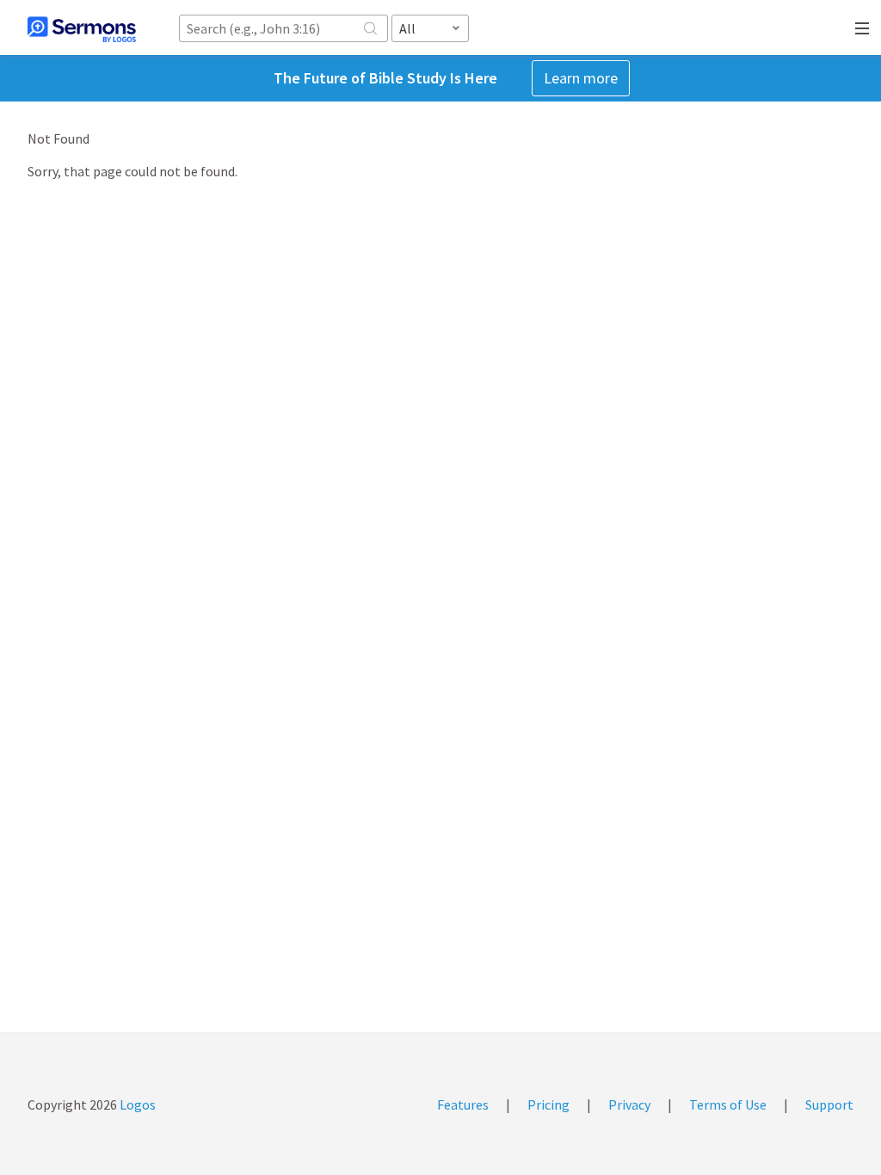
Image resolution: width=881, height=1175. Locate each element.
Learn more (581, 78)
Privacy (629, 1104)
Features (463, 1104)
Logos (136, 1104)
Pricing (548, 1104)
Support (829, 1104)
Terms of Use (728, 1104)
